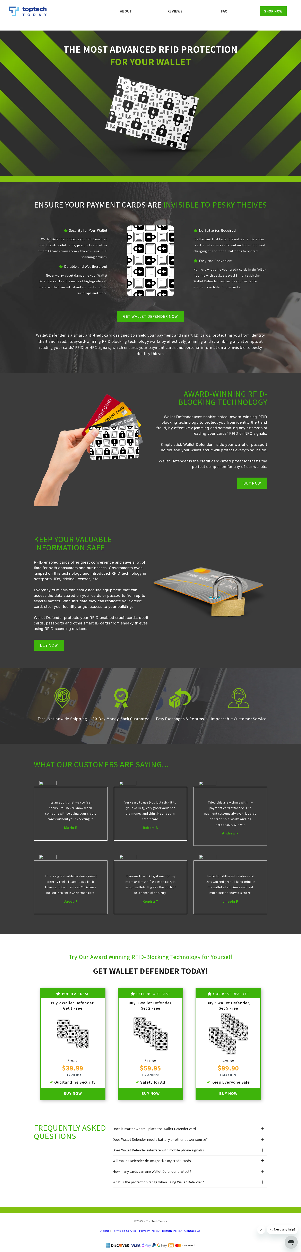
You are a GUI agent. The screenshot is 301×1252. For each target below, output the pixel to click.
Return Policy (172, 1230)
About (104, 1230)
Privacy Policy (149, 1230)
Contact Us (192, 1230)
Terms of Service (124, 1230)
